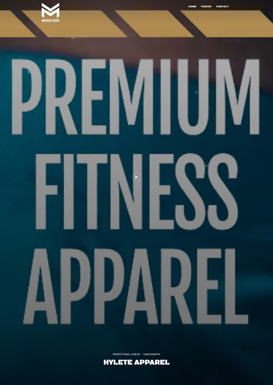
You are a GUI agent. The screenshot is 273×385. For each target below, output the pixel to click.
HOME (192, 6)
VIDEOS (206, 6)
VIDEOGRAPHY (151, 354)
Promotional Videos (126, 354)
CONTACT (222, 6)
